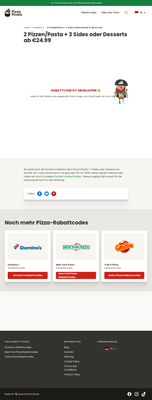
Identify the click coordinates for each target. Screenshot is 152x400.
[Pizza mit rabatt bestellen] (13, 12)
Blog (66, 347)
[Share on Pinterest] (53, 193)
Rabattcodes (88, 12)
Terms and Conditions (70, 367)
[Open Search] (127, 12)
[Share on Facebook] (39, 193)
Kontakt (68, 352)
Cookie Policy (72, 361)
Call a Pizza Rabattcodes (124, 275)
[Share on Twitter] (46, 193)
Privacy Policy (72, 374)
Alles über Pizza (110, 12)
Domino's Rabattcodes (68, 176)
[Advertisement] (76, 64)
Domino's (38, 27)
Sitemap (69, 356)
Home (27, 27)
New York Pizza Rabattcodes (67, 275)
